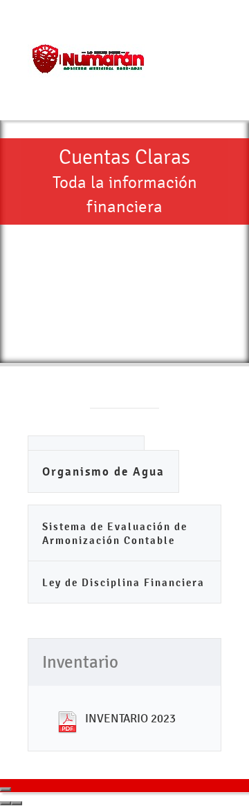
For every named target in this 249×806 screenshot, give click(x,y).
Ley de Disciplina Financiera (123, 582)
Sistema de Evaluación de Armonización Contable (114, 533)
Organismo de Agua (103, 472)
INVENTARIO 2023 (130, 718)
